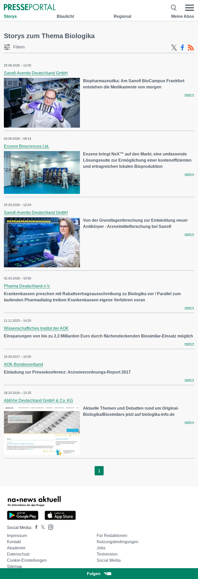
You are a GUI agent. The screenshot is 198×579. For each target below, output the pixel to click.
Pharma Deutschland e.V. (27, 286)
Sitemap (14, 566)
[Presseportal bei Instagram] (49, 527)
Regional (122, 16)
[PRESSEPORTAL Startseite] (29, 7)
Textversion (107, 554)
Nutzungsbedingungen (117, 542)
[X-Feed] (174, 47)
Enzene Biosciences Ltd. (26, 146)
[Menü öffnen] (189, 7)
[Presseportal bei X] (41, 527)
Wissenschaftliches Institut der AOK (36, 328)
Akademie (16, 548)
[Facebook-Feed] (182, 47)
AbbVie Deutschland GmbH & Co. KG (38, 400)
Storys (10, 16)
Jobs (101, 548)
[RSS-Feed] (190, 47)
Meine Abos (182, 16)
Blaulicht (65, 16)
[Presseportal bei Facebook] (35, 527)
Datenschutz (18, 554)
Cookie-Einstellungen (27, 560)
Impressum (17, 535)
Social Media (109, 560)
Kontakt (14, 542)
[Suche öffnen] (174, 7)
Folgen (94, 574)
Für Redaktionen (112, 535)
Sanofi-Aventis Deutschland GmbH (36, 73)
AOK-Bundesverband (23, 364)
